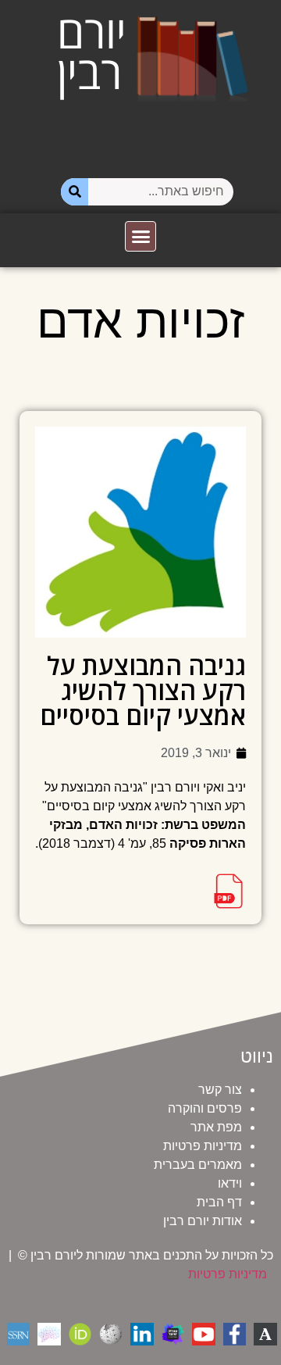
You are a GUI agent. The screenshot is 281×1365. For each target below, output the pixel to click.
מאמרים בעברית (198, 1164)
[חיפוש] (74, 191)
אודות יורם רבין (202, 1220)
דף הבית (219, 1202)
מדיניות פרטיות (202, 1145)
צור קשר (220, 1089)
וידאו (230, 1183)
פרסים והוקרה (205, 1108)
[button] (140, 236)
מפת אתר (216, 1127)
